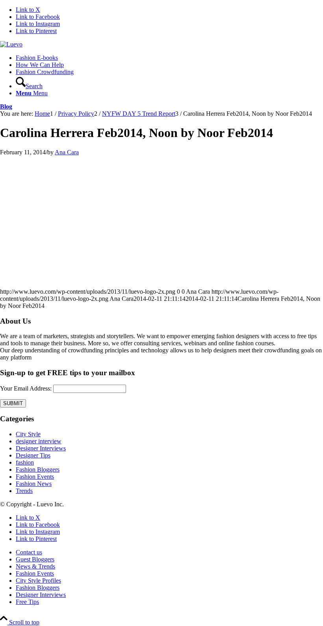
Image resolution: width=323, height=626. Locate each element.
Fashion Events (35, 476)
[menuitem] (169, 57)
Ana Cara (67, 152)
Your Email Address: (26, 388)
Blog (6, 106)
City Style (28, 434)
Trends (24, 490)
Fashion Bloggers (37, 469)
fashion (25, 462)
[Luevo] (11, 44)
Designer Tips (33, 455)
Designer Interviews (41, 448)
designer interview (38, 441)
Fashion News (34, 483)
